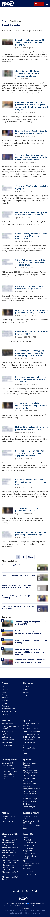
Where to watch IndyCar (8, 856)
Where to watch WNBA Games (10, 873)
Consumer (6, 703)
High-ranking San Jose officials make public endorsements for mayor (31, 428)
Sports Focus (28, 781)
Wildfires (5, 698)
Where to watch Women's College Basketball (8, 867)
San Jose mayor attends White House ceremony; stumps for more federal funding (31, 405)
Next (30, 557)
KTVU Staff (27, 840)
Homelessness (7, 766)
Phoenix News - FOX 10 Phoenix (31, 822)
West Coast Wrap (8, 709)
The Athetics (28, 745)
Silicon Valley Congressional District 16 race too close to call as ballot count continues (31, 262)
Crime (4, 692)
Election (5, 714)
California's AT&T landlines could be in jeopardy (31, 187)
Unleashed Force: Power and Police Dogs (8, 776)
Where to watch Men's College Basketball (10, 861)
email (14, 891)
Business (5, 700)
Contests (26, 692)
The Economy (7, 819)
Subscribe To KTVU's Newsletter (31, 865)
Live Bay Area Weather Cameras (10, 727)
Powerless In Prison (9, 771)
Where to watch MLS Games (10, 878)
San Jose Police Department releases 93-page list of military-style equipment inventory (31, 453)
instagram (27, 891)
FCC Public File (28, 871)
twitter (36, 891)
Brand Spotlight (29, 807)
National (5, 689)
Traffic (25, 689)
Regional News (31, 812)
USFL (25, 753)
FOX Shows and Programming (29, 849)
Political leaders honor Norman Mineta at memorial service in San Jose (30, 482)
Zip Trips (26, 686)
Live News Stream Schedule (30, 857)
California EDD (7, 763)
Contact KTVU (28, 845)
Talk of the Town (29, 784)
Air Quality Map (7, 731)
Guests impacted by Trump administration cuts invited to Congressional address (29, 73)
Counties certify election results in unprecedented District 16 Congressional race (31, 236)
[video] (42, 567)
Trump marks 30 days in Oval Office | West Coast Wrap (17, 597)
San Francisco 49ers (30, 728)
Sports (26, 720)
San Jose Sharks (29, 748)
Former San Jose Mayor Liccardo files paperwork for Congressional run (31, 311)
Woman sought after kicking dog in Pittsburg (18, 575)
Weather (6, 720)
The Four (26, 768)
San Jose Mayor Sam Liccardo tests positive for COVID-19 (30, 509)
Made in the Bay (29, 775)
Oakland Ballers (29, 742)
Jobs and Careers (29, 843)
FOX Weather (7, 745)
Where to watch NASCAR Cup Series (9, 851)
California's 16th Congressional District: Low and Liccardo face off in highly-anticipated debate (31, 157)
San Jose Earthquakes (31, 751)
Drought (5, 695)
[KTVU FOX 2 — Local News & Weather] (8, 4)
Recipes (26, 695)
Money (5, 812)
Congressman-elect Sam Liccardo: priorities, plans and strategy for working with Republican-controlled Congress (31, 106)
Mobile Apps (27, 861)
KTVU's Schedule (29, 853)
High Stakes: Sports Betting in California (30, 771)
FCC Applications (29, 874)
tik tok (31, 891)
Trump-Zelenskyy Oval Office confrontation (18, 565)
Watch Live (39, 4)
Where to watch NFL (9, 840)
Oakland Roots (28, 740)
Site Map (26, 868)
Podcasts (5, 706)
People (5, 21)
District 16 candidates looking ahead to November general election (31, 213)
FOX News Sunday (9, 711)
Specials (27, 759)
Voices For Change (30, 798)
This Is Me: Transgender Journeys (31, 787)
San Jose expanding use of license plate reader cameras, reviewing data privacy (30, 379)
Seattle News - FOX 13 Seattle (31, 827)
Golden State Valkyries (31, 737)
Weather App (7, 742)
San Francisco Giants (31, 734)
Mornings (28, 683)
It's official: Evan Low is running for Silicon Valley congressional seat (30, 287)
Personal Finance (8, 816)
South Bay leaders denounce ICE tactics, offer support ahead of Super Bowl (29, 42)
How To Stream (29, 837)
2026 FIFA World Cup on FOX (31, 725)
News (5, 683)
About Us (28, 833)
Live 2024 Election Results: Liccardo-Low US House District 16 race (31, 132)
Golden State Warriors (31, 731)
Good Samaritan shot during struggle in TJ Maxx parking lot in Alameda (30, 651)
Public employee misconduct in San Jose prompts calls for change (31, 533)
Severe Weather (8, 740)
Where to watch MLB (10, 848)
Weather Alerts (7, 724)
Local (4, 686)
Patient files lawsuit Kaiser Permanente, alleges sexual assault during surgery (16, 586)
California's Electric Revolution (30, 764)
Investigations (9, 759)
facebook (23, 891)
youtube (18, 891)
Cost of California (8, 768)
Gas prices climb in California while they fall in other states (18, 607)
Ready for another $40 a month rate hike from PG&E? (31, 332)
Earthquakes (6, 737)
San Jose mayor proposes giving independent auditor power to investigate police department (29, 353)
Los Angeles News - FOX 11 (30, 817)
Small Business (7, 822)
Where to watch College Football (8, 844)
